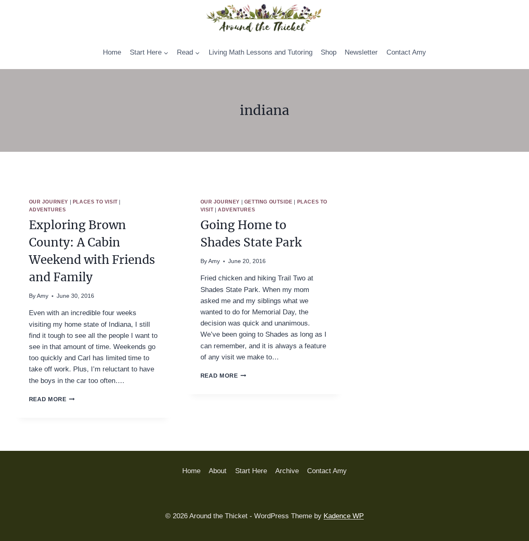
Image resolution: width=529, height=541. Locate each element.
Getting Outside (268, 202)
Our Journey (49, 202)
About (217, 471)
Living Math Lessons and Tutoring (260, 52)
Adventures (47, 210)
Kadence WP (344, 516)
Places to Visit (95, 202)
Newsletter (361, 52)
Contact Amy (406, 52)
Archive (287, 471)
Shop (328, 52)
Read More (52, 399)
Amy (42, 296)
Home (112, 52)
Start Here (251, 471)
